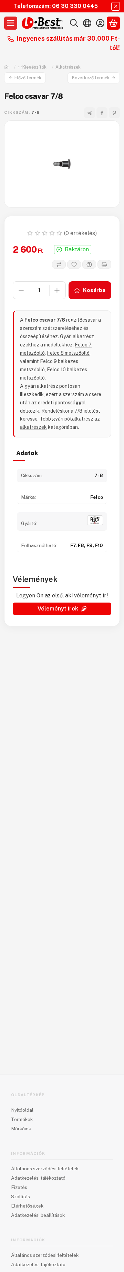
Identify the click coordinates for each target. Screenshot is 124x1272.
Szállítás (20, 1196)
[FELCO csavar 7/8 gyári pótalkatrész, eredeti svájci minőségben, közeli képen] (62, 164)
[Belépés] (100, 23)
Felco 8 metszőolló (68, 353)
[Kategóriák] (10, 23)
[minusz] (21, 290)
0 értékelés (81, 233)
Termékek (22, 1119)
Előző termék (27, 77)
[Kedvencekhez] (74, 264)
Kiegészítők (34, 67)
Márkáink (21, 1128)
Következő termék (91, 77)
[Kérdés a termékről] (89, 264)
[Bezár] (115, 6)
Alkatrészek (68, 67)
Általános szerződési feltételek (45, 1168)
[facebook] (101, 112)
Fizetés (19, 1187)
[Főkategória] (6, 67)
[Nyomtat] (104, 264)
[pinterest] (114, 112)
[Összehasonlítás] (59, 264)
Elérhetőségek (27, 1206)
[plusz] (57, 290)
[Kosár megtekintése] (113, 23)
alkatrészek (33, 427)
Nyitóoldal (22, 1110)
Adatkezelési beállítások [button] (38, 1215)
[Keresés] (74, 23)
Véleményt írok (58, 608)
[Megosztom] (89, 112)
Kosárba (94, 290)
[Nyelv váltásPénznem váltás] (87, 23)
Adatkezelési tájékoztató (38, 1178)
